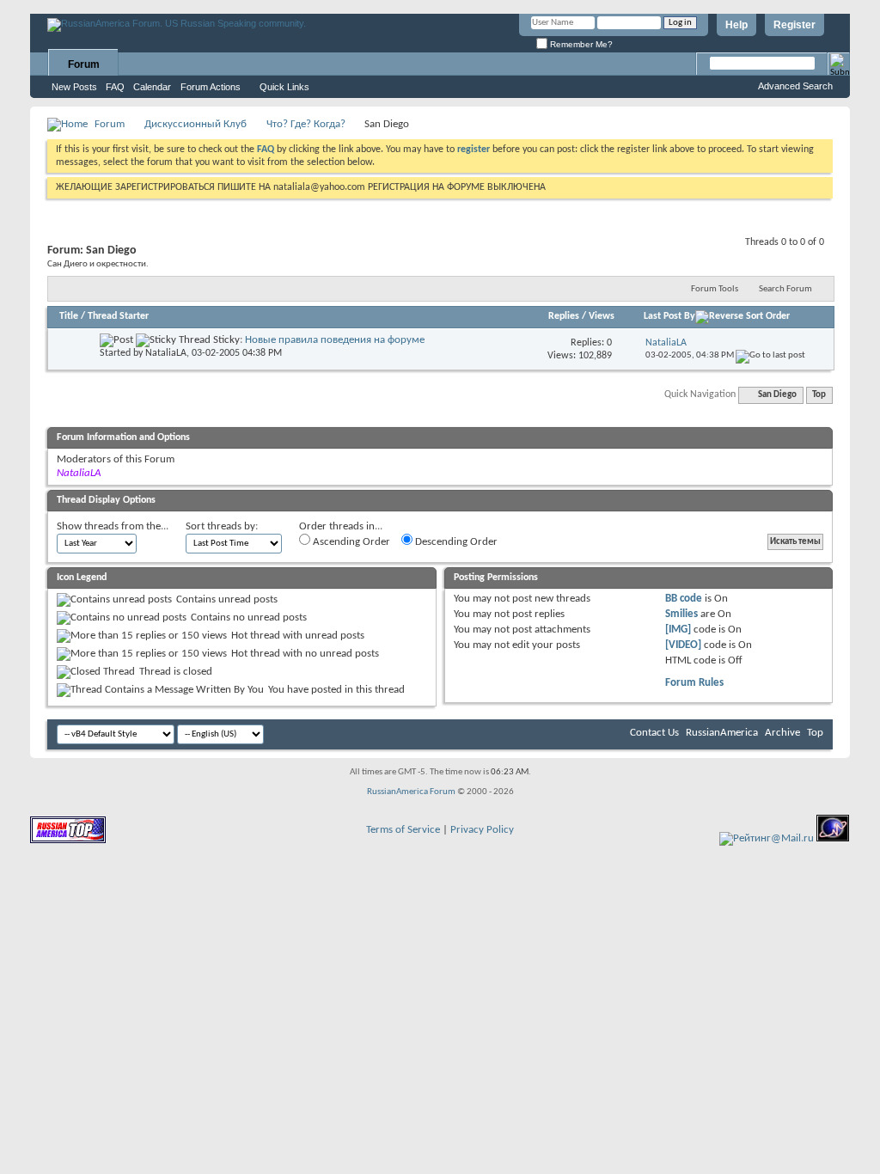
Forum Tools (714, 289)
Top (819, 395)
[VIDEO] (683, 645)
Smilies (681, 614)
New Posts (74, 87)
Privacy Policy (482, 829)
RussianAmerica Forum (411, 792)
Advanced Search (795, 86)
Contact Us (654, 732)
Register (794, 25)
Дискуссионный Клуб (195, 124)
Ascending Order (350, 541)
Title (68, 316)
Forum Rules (694, 682)
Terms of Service (403, 829)
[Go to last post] (770, 355)
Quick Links (284, 87)
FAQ (115, 87)
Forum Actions (210, 87)
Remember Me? (580, 44)
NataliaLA (165, 353)
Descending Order (455, 541)
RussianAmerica (722, 732)
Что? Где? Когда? (305, 124)
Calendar (152, 87)
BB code (683, 598)
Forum (84, 64)
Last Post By (669, 316)
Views (601, 316)
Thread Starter (118, 316)
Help (736, 25)
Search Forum (785, 289)
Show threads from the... (112, 526)
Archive (782, 732)
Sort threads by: (222, 526)
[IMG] (678, 629)
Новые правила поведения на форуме (335, 339)
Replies (563, 316)
